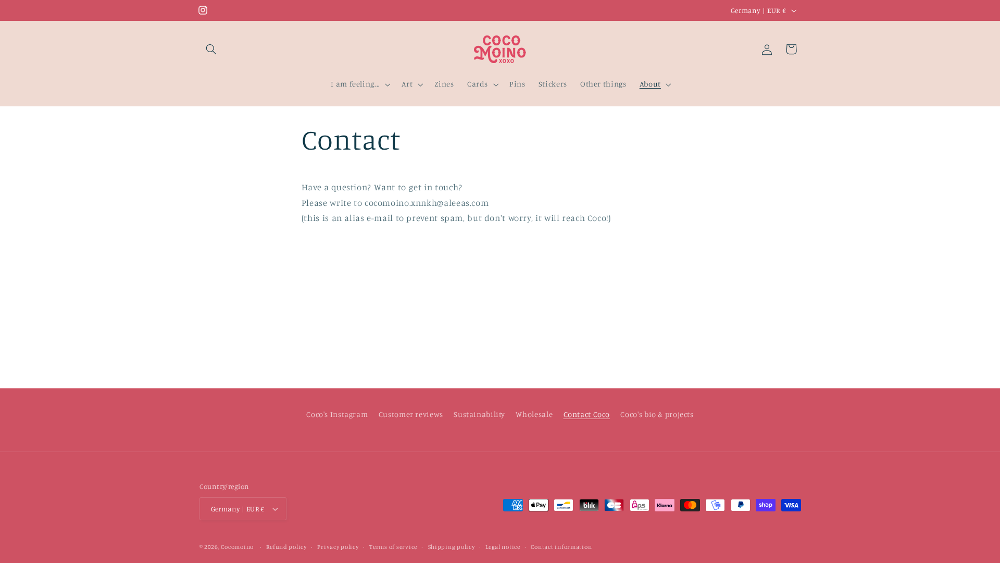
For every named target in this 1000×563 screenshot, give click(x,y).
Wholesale (534, 414)
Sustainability (479, 414)
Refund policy (286, 546)
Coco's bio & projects (656, 414)
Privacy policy (337, 546)
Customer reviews (411, 414)
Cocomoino (237, 546)
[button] (211, 49)
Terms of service (393, 546)
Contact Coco (587, 414)
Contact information (561, 546)
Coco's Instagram (337, 414)
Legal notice (502, 546)
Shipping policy (451, 546)
